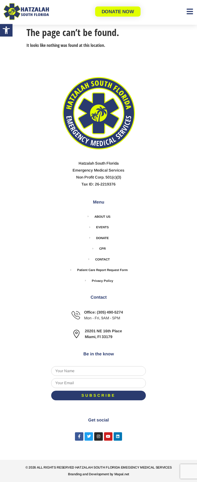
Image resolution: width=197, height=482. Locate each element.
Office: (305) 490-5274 (103, 312)
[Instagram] (98, 436)
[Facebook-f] (79, 436)
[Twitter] (89, 436)
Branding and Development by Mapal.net (98, 474)
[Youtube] (108, 436)
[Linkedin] (118, 436)
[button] (6, 30)
